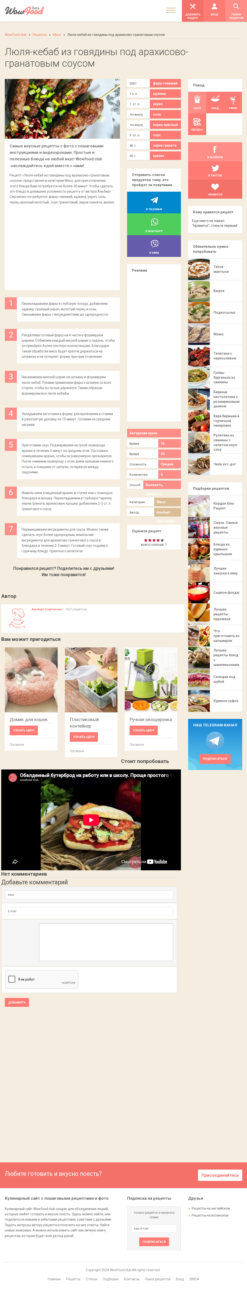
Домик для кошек (29, 719)
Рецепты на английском (211, 1208)
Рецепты (73, 1279)
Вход (180, 1279)
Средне (167, 464)
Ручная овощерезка (151, 719)
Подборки (110, 1279)
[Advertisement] (62, 247)
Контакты (131, 1279)
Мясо (161, 502)
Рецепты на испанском (210, 1215)
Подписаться (215, 759)
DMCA (194, 1279)
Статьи (91, 1279)
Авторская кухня (143, 433)
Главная (54, 1279)
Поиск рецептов (158, 1279)
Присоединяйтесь (220, 1175)
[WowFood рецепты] (24, 10)
